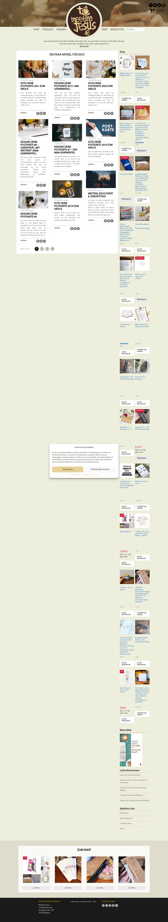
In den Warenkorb (141, 99)
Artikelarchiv (124, 813)
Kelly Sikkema (26, 137)
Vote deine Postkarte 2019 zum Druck (100, 145)
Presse (122, 829)
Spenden (61, 30)
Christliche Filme (126, 823)
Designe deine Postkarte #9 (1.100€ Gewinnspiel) (66, 86)
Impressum (86, 475)
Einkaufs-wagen (161, 11)
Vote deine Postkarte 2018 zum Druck (66, 206)
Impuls (64, 80)
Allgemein (31, 80)
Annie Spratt (59, 142)
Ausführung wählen (126, 99)
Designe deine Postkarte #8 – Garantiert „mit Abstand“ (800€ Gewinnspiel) (30, 148)
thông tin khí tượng (127, 800)
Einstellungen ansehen (100, 469)
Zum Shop (84, 850)
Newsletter (117, 30)
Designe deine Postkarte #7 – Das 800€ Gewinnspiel (65, 150)
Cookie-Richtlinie (75, 475)
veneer (122, 775)
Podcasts (48, 30)
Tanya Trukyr (93, 78)
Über (104, 30)
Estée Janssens (26, 209)
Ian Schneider (93, 188)
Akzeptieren (68, 469)
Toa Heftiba (58, 198)
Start (36, 30)
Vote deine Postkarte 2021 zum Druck (32, 86)
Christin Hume (26, 78)
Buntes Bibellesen (134, 775)
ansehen (36, 888)
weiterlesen (23, 112)
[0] (152, 14)
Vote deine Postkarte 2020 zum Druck (100, 86)
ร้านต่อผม (123, 795)
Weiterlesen (141, 151)
